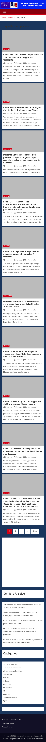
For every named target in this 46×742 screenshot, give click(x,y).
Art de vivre (7, 674)
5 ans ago (8, 407)
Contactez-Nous (8, 723)
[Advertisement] (23, 562)
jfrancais (19, 63)
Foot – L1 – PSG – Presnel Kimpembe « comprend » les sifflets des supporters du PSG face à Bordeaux (22, 354)
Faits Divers (8, 149)
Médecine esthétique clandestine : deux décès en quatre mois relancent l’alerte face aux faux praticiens (21, 632)
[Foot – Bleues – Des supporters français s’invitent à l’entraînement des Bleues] (23, 94)
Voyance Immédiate (17, 739)
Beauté (6, 678)
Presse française (8, 727)
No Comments (30, 63)
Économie (7, 684)
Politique (6, 694)
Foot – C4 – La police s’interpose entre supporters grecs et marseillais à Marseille (21, 254)
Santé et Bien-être (10, 697)
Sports (6, 49)
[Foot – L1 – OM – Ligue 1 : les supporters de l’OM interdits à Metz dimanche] (23, 387)
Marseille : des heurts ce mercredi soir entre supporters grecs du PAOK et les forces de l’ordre (21, 304)
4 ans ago (8, 63)
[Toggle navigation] (5, 11)
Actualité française (10, 665)
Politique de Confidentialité (12, 720)
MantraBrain (38, 739)
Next (35, 531)
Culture (6, 681)
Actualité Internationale (12, 668)
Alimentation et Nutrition (12, 671)
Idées (5, 691)
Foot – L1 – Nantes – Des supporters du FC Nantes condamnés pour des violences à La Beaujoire (22, 451)
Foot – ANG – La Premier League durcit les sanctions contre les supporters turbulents (23, 57)
